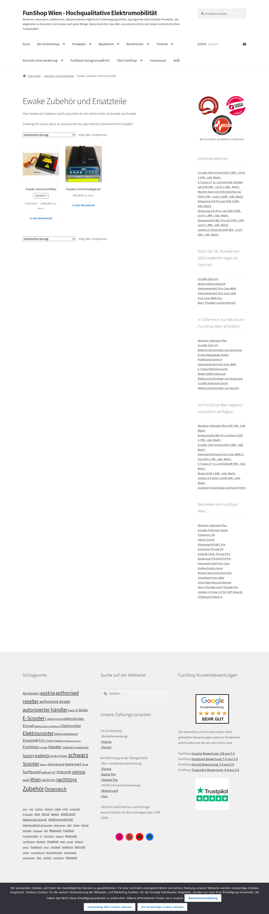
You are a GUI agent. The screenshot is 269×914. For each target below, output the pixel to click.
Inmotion (49, 836)
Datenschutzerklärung (203, 898)
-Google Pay (109, 780)
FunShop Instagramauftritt (89, 60)
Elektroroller (71, 726)
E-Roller (82, 710)
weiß (26, 780)
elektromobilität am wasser (37, 825)
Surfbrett (46, 772)
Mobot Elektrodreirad (211, 284)
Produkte (79, 44)
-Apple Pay (108, 774)
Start (26, 44)
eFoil (59, 719)
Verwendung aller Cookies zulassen (109, 907)
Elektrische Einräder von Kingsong (220, 378)
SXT (53, 772)
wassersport (70, 852)
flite (46, 830)
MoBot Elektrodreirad (211, 374)
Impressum (158, 60)
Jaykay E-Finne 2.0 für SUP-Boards (220, 592)
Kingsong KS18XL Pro (211, 544)
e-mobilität (75, 809)
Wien (35, 779)
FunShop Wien (30, 836)
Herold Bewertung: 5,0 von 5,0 (212, 764)
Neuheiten (106, 44)
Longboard (81, 747)
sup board (56, 847)
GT (41, 836)
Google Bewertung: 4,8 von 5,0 (213, 753)
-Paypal (105, 747)
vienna (78, 772)
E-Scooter (34, 718)
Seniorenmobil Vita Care (213, 563)
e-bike (57, 809)
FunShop (30, 746)
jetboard (59, 836)
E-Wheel (50, 719)
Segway (43, 764)
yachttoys (66, 779)
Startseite (34, 76)
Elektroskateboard (66, 734)
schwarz (78, 755)
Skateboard (56, 764)
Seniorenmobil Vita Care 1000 (217, 293)
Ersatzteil (30, 740)
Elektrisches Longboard (47, 726)
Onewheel (52, 841)
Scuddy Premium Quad (213, 383)
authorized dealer (54, 701)
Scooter (31, 764)
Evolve (49, 740)
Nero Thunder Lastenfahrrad (216, 303)
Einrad (45, 814)
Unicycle (63, 771)
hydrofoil (43, 747)
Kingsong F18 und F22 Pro (214, 558)
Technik (162, 44)
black (71, 710)
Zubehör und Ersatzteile (59, 76)
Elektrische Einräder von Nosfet (218, 388)
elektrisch (68, 814)
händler (55, 746)
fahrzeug (27, 830)
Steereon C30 (206, 535)
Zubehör (33, 788)
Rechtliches (135, 44)
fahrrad (84, 825)
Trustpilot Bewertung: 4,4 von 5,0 (215, 770)
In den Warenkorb (41, 218)
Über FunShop (127, 60)
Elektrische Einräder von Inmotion (220, 350)
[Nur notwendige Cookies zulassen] (264, 898)
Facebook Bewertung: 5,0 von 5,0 (214, 759)
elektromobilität (60, 819)
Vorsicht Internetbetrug (40, 60)
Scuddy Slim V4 (208, 279)
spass (46, 847)
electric (55, 814)
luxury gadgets (36, 755)
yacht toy (48, 780)
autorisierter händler (45, 709)
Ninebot (54, 756)
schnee (70, 841)
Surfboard (32, 771)
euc (69, 825)
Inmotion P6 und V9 (210, 549)
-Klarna (105, 742)
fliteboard (55, 830)
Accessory (31, 693)
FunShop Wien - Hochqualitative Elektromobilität (90, 13)
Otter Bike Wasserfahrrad (214, 582)
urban (26, 852)
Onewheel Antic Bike (211, 578)
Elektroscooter (38, 733)
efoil (37, 814)
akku (25, 809)
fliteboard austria (72, 741)
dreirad (49, 809)
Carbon (39, 809)
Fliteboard (59, 740)
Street (85, 764)
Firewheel (37, 830)
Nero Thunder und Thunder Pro (218, 587)
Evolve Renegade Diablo (213, 355)
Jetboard (68, 747)
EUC (42, 740)
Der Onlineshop (48, 44)
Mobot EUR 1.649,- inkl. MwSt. (217, 473)
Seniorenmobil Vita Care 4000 (217, 288)
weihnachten (29, 858)
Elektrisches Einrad (35, 820)
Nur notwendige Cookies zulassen (162, 907)
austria (47, 693)
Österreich (56, 789)
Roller (63, 756)
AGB (177, 60)
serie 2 (26, 847)
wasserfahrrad (38, 852)
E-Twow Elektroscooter (213, 369)
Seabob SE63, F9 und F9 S (214, 554)
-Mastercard (109, 791)
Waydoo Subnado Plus (212, 340)
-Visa (103, 796)
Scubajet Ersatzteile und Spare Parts (222, 488)
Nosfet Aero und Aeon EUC (215, 573)
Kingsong (71, 836)
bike (31, 809)
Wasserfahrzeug (54, 852)
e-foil (65, 809)
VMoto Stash (206, 540)
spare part (73, 764)
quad (62, 841)
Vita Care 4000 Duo (210, 298)
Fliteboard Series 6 (210, 359)
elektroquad (59, 825)
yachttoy (47, 857)
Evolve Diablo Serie (210, 568)
